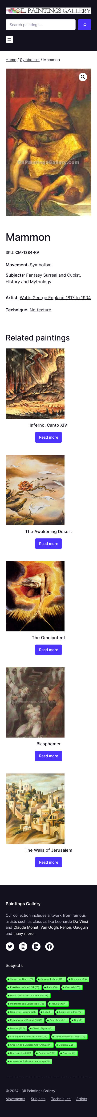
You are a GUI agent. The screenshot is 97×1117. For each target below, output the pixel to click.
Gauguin (80, 927)
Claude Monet (25, 927)
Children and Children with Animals (30, 1045)
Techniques (61, 1099)
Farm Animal (58, 1020)
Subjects (38, 1099)
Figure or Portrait (70, 1012)
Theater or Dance (21, 979)
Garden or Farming (23, 1012)
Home (11, 59)
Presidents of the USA (24, 987)
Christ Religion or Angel (70, 1036)
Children (66, 1045)
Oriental (72, 987)
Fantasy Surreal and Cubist (53, 275)
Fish (47, 1012)
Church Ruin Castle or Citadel (28, 1036)
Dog (78, 1020)
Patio (52, 987)
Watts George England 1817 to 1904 (55, 297)
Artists (81, 1099)
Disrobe (17, 1028)
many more (23, 933)
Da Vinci (80, 921)
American (47, 1053)
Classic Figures (42, 1028)
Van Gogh (49, 927)
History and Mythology (28, 281)
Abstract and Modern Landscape (29, 1061)
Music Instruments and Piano (29, 995)
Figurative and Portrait (26, 1020)
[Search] (84, 24)
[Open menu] (9, 39)
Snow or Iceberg (51, 979)
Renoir (65, 927)
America (69, 1053)
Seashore (79, 979)
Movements (15, 1099)
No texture (40, 309)
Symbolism (30, 59)
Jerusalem (59, 1003)
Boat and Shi (20, 1053)
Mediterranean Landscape (27, 1003)
